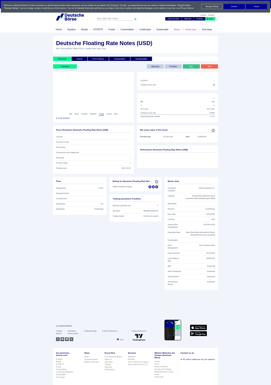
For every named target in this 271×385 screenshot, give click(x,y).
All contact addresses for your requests (198, 359)
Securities (109, 362)
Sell (209, 66)
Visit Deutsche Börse (113, 357)
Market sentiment (91, 362)
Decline (234, 6)
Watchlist (187, 19)
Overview (62, 59)
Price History (98, 59)
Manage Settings (212, 6)
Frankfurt (65, 66)
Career (157, 361)
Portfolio (199, 19)
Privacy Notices (187, 8)
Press (157, 364)
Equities (71, 29)
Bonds (84, 29)
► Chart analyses (63, 118)
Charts (79, 59)
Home (59, 29)
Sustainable (162, 29)
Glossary (108, 367)
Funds (112, 29)
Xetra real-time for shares (138, 362)
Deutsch (211, 15)
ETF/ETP (98, 29)
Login (210, 19)
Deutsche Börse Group (164, 372)
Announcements (91, 359)
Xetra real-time (173, 19)
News (177, 29)
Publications (110, 369)
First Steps (60, 377)
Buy (191, 66)
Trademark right (90, 331)
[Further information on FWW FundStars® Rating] (156, 181)
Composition (119, 59)
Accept (256, 6)
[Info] (213, 130)
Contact (203, 15)
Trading (108, 364)
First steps (207, 29)
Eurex (157, 374)
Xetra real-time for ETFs (138, 364)
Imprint (58, 334)
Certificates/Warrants (64, 372)
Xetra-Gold (159, 377)
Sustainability (141, 59)
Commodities (127, 29)
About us (108, 359)
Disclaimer (72, 331)
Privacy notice (73, 334)
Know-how (190, 29)
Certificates (145, 29)
